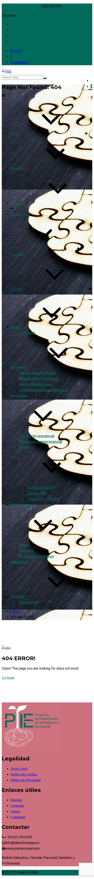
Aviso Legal (18, 768)
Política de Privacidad (25, 780)
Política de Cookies (23, 774)
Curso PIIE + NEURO (44, 499)
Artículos (26, 551)
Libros (24, 545)
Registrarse (19, 62)
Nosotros (16, 168)
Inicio (14, 133)
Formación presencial (36, 436)
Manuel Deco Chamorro (38, 379)
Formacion (17, 203)
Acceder (16, 289)
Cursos (15, 811)
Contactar (27, 333)
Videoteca (17, 254)
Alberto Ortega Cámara (37, 373)
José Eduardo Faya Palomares (43, 390)
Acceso (16, 51)
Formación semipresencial (40, 442)
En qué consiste (41, 488)
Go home (8, 677)
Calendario (18, 817)
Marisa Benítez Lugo (35, 384)
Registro (16, 800)
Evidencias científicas (36, 556)
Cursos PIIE (37, 493)
